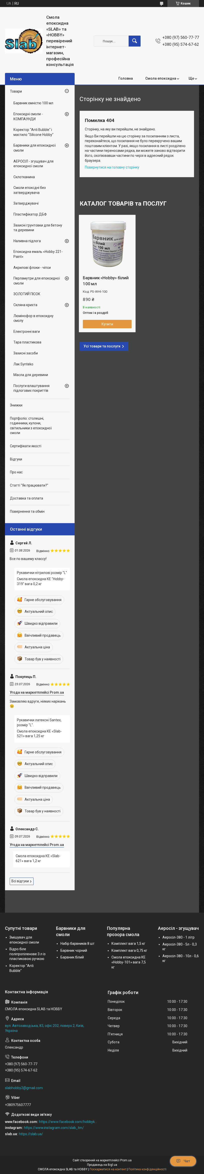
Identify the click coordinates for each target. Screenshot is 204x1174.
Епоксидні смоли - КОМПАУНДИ (28, 116)
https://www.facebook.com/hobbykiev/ (68, 1122)
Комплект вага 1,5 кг (128, 944)
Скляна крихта (25, 305)
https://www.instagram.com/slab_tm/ (54, 1128)
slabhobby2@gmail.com (24, 1088)
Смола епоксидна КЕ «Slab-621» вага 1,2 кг (38, 858)
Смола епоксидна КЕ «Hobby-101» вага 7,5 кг (128, 962)
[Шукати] (135, 41)
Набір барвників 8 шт (77, 944)
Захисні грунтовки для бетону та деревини (37, 227)
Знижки (16, 405)
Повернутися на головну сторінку (112, 167)
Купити (107, 324)
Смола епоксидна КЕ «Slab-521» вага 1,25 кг (39, 733)
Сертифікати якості (25, 446)
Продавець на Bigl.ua (102, 1165)
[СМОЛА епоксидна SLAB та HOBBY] (24, 41)
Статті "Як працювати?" (29, 485)
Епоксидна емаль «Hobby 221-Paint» (38, 254)
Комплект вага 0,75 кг (129, 950)
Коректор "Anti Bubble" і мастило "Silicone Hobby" (33, 132)
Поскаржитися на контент (108, 1169)
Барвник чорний (73, 950)
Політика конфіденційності (147, 1169)
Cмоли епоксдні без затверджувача (29, 190)
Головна (125, 78)
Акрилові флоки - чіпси (32, 268)
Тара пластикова (27, 342)
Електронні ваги (26, 332)
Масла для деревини (30, 375)
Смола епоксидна (160, 78)
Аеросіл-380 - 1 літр (178, 937)
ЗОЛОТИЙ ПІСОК (26, 294)
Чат (187, 1161)
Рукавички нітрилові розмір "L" (42, 573)
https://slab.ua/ (31, 1134)
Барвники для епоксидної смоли (34, 147)
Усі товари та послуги (102, 346)
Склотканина (24, 177)
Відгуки (16, 459)
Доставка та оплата (26, 498)
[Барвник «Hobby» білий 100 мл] (107, 243)
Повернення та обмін (27, 511)
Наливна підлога (27, 241)
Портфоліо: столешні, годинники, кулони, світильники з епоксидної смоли (31, 425)
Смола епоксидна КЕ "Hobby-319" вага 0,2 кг (40, 581)
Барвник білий (72, 957)
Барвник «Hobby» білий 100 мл (106, 280)
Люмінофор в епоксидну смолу (33, 318)
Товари (16, 91)
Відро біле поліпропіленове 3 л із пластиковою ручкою (27, 954)
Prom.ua (126, 1160)
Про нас (16, 472)
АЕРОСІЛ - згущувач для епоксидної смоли (33, 163)
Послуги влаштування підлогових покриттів (31, 388)
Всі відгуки (20, 881)
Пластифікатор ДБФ (30, 214)
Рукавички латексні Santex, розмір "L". (39, 722)
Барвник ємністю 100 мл (33, 103)
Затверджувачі (26, 203)
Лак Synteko (23, 364)
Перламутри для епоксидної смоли (36, 280)
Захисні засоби (25, 353)
